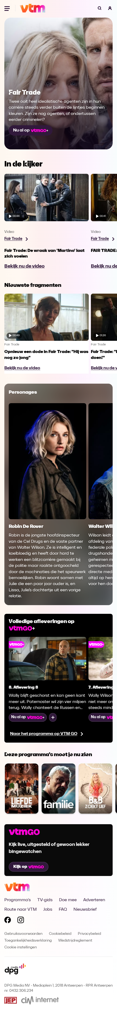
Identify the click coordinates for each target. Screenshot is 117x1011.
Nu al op (21, 130)
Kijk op (20, 867)
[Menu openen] (7, 8)
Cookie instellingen (20, 947)
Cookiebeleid (60, 934)
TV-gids (45, 900)
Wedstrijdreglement (75, 941)
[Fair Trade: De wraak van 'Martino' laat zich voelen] (46, 223)
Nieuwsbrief (85, 909)
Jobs (47, 909)
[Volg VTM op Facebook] (7, 921)
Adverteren (94, 900)
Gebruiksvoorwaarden (23, 934)
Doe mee (68, 900)
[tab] (23, 393)
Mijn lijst (53, 717)
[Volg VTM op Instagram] (20, 921)
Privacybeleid (89, 934)
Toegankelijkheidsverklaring (28, 941)
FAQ (63, 909)
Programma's (17, 900)
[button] (110, 8)
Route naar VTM (20, 909)
